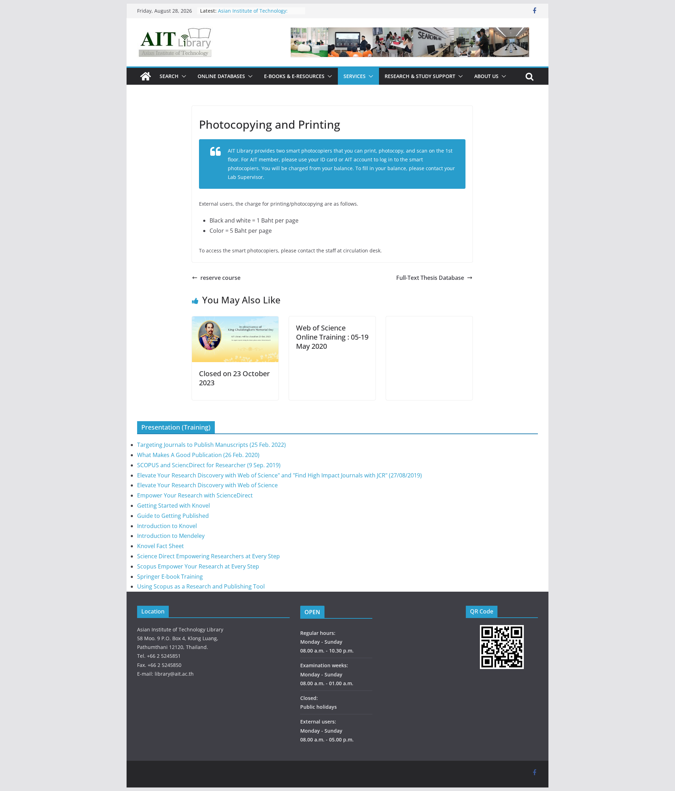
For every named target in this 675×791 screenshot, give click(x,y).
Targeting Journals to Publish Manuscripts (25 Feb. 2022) (211, 445)
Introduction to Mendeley (171, 536)
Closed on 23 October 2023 (234, 378)
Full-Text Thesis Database (430, 278)
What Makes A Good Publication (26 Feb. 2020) (198, 455)
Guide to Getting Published (173, 516)
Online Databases (221, 76)
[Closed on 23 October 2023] (235, 321)
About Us (486, 76)
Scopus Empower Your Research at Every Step (198, 566)
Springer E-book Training (170, 576)
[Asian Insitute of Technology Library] (145, 76)
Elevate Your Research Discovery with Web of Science (207, 485)
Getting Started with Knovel (173, 505)
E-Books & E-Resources (294, 76)
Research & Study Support (420, 76)
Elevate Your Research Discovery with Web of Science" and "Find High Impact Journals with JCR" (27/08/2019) (279, 475)
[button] (182, 76)
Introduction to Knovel (167, 526)
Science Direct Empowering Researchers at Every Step (208, 556)
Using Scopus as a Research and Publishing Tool (201, 586)
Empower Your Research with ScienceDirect (195, 495)
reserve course (220, 278)
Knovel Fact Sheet (160, 546)
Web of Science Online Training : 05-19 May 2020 (332, 337)
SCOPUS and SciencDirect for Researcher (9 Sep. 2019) (209, 465)
